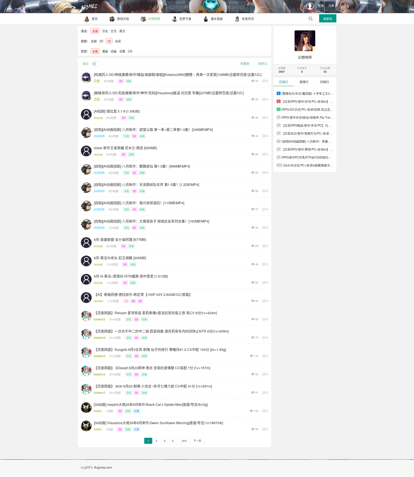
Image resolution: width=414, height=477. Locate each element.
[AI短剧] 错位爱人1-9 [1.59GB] (117, 111)
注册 (331, 5)
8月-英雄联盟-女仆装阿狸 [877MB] (120, 239)
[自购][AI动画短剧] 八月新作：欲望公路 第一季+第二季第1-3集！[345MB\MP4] (153, 129)
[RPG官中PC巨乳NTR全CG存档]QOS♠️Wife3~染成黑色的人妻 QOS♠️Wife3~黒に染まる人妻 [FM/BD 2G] (307, 157)
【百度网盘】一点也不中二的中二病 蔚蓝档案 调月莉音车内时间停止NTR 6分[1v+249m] (161, 331)
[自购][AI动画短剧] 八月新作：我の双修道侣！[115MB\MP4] (139, 202)
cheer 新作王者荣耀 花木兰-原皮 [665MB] (125, 147)
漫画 (105, 51)
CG (130, 51)
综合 (86, 63)
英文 (122, 31)
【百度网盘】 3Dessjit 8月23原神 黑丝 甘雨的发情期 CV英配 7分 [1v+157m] (152, 367)
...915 (183, 440)
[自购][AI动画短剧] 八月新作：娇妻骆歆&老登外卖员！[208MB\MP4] (307, 141)
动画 (114, 51)
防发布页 (248, 18)
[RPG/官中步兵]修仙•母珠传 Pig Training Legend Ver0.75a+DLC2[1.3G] (307, 117)
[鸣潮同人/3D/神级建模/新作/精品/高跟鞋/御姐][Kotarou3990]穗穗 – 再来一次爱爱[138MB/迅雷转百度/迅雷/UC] (177, 74)
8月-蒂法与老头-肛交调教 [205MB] (120, 257)
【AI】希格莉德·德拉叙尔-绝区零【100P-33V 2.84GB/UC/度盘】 (143, 294)
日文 (114, 31)
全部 (95, 31)
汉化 (105, 31)
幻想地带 (154, 18)
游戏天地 (123, 18)
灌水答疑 (217, 18)
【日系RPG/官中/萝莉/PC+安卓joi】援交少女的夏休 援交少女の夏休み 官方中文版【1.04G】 (307, 149)
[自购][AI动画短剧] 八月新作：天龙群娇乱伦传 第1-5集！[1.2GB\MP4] (146, 184)
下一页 (197, 440)
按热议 (262, 63)
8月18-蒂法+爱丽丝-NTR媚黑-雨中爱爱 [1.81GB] (131, 276)
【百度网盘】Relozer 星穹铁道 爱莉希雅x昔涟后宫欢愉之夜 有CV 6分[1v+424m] (155, 312)
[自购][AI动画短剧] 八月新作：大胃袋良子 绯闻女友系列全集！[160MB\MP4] (151, 221)
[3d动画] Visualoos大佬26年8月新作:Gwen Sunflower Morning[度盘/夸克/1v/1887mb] (158, 422)
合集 (122, 51)
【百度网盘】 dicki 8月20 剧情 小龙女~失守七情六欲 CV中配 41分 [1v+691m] (153, 386)
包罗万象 (185, 18)
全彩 (118, 41)
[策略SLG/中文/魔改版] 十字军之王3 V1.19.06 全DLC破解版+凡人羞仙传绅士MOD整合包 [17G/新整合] (307, 93)
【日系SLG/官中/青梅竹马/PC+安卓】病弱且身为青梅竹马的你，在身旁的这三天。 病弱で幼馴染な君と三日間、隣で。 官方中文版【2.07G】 (307, 133)
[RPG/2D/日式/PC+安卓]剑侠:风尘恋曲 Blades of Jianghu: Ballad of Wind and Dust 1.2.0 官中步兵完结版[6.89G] (307, 109)
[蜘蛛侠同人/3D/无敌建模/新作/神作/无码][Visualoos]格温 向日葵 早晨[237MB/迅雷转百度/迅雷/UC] (169, 92)
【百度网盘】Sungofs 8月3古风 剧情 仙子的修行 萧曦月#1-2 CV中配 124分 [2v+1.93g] (160, 349)
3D (109, 41)
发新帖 (327, 18)
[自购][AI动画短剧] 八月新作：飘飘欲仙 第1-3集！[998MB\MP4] (142, 166)
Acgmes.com (103, 467)
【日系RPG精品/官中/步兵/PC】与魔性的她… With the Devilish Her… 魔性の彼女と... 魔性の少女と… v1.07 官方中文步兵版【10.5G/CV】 (307, 125)
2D (101, 41)
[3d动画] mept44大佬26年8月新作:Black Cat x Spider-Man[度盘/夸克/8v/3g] (151, 404)
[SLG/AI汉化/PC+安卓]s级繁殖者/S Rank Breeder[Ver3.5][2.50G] (308, 165)
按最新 (244, 63)
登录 (321, 5)
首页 (95, 18)
